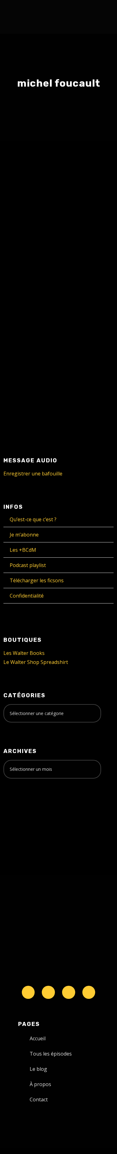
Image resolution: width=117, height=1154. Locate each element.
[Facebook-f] (48, 992)
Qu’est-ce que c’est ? (33, 519)
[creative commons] (22, 807)
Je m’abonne (24, 534)
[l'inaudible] (20, 17)
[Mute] (79, 396)
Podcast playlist (28, 565)
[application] (58, 396)
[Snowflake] (28, 992)
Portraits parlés (33, 306)
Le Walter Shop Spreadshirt (35, 662)
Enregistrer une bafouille (32, 473)
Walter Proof (73, 299)
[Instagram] (68, 992)
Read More (27, 362)
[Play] (19, 396)
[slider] (93, 401)
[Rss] (88, 992)
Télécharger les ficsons (37, 580)
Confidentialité (27, 595)
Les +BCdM (23, 549)
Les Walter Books (24, 653)
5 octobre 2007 (32, 299)
